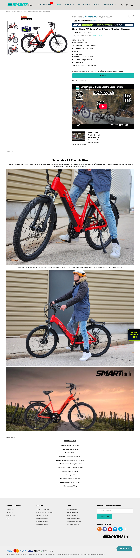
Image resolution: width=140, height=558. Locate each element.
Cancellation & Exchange (44, 512)
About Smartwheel (73, 525)
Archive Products (73, 512)
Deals (97, 5)
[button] (103, 21)
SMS (7, 518)
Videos (74, 81)
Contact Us (10, 509)
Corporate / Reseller (74, 522)
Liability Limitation (42, 522)
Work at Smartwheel (73, 518)
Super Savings (45, 5)
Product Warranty (42, 518)
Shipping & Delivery (42, 515)
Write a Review (97, 36)
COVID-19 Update (42, 525)
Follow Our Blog (72, 509)
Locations (109, 5)
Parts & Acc (83, 5)
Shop (57, 5)
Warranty (83, 81)
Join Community (72, 515)
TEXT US (124, 549)
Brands (68, 5)
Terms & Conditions (42, 509)
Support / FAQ (10, 515)
